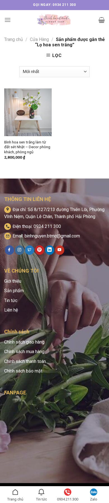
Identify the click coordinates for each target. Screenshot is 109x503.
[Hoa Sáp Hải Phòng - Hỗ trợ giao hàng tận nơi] (54, 20)
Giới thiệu (12, 281)
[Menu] (7, 20)
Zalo (93, 499)
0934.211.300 (67, 499)
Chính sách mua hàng (24, 351)
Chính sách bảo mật (23, 371)
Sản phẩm (14, 290)
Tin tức (10, 300)
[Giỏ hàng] (101, 20)
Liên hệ (11, 310)
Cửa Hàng (39, 39)
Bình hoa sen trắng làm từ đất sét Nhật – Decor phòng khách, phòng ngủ (27, 147)
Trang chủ (13, 39)
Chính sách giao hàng (24, 342)
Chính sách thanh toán (25, 361)
